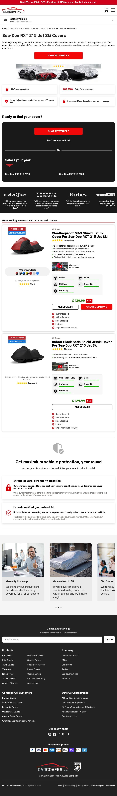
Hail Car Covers (9, 698)
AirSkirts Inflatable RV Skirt (74, 712)
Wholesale (110, 786)
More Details (65, 307)
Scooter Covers (34, 660)
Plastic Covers (33, 669)
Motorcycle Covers (35, 655)
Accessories (32, 683)
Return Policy (70, 786)
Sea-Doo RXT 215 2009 (71, 174)
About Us (66, 678)
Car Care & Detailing (36, 678)
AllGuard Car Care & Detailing (75, 698)
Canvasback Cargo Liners (73, 702)
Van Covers (7, 669)
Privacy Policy (83, 786)
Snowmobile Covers (36, 665)
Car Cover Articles (70, 674)
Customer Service (70, 655)
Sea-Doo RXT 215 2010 (17, 174)
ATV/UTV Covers (10, 683)
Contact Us (67, 665)
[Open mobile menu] (113, 10)
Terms (59, 786)
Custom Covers (34, 674)
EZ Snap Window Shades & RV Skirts (78, 707)
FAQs (64, 660)
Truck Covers (8, 665)
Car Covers (7, 655)
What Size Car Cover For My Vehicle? (18, 721)
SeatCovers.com (69, 716)
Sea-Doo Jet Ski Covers (35, 28)
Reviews (65, 669)
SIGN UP (109, 639)
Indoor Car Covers (10, 707)
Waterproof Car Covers (12, 702)
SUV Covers (7, 660)
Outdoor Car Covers (11, 712)
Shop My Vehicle (58, 55)
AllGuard (64, 775)
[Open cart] (106, 10)
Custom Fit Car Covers (12, 716)
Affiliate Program (97, 786)
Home (5, 28)
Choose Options (96, 306)
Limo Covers (7, 674)
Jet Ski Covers (16, 28)
